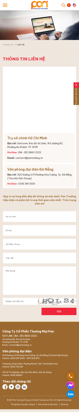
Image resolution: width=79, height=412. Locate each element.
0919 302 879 (33, 358)
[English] (74, 5)
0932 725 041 (16, 367)
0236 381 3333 (17, 358)
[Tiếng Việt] (69, 5)
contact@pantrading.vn (29, 157)
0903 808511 (16, 375)
